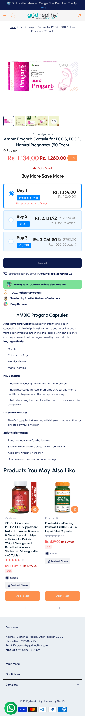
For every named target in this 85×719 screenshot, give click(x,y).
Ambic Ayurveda (43, 134)
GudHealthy (35, 701)
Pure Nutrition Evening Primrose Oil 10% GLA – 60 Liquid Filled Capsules (61, 527)
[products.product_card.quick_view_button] (35, 509)
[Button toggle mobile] (6, 15)
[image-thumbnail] (8, 121)
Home (13, 27)
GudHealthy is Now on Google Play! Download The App (45, 3)
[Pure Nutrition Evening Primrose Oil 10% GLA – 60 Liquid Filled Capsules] (62, 497)
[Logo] (42, 15)
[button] (13, 15)
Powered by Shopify (54, 701)
